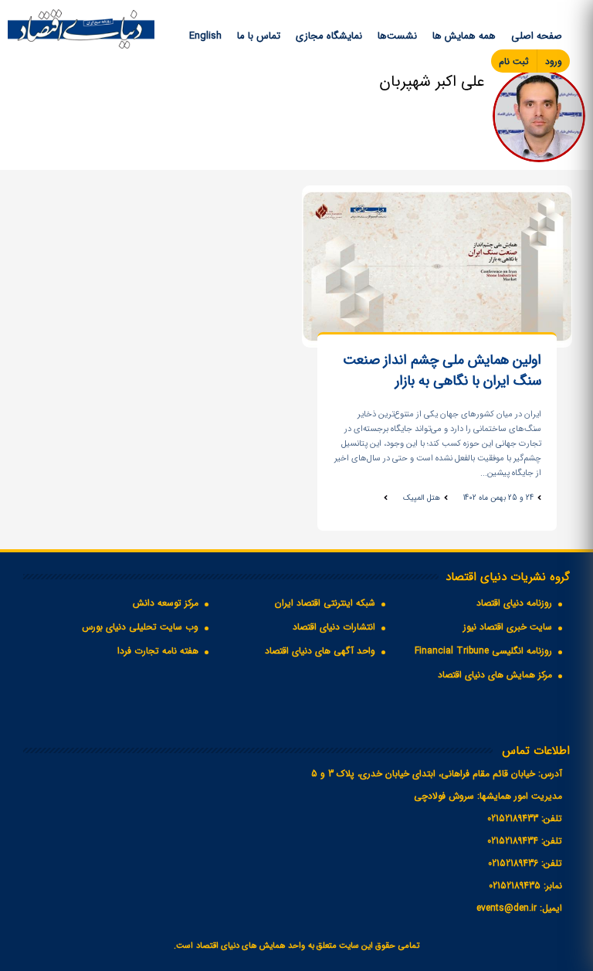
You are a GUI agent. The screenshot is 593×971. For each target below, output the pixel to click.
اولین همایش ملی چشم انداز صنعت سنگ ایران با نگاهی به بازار (441, 371)
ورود (553, 61)
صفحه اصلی (536, 36)
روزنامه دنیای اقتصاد (514, 603)
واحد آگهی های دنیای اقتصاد (320, 650)
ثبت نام (514, 61)
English (205, 36)
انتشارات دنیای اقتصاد (334, 627)
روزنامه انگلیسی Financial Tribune (483, 650)
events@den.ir (506, 908)
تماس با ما (258, 36)
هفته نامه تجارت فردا (157, 650)
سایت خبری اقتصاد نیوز (507, 627)
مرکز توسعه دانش (165, 603)
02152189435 (514, 885)
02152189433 (512, 818)
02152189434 (512, 840)
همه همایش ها (464, 36)
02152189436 (513, 863)
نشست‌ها (397, 36)
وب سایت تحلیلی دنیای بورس (140, 627)
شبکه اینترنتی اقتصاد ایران (325, 603)
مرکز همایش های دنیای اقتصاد (495, 674)
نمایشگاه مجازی (329, 36)
